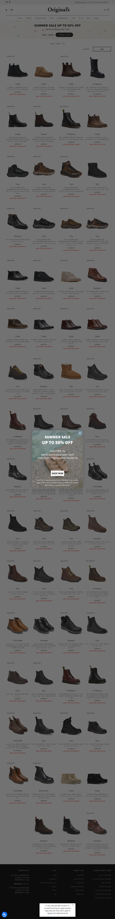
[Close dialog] (80, 433)
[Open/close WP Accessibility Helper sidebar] (4, 914)
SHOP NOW (57, 473)
